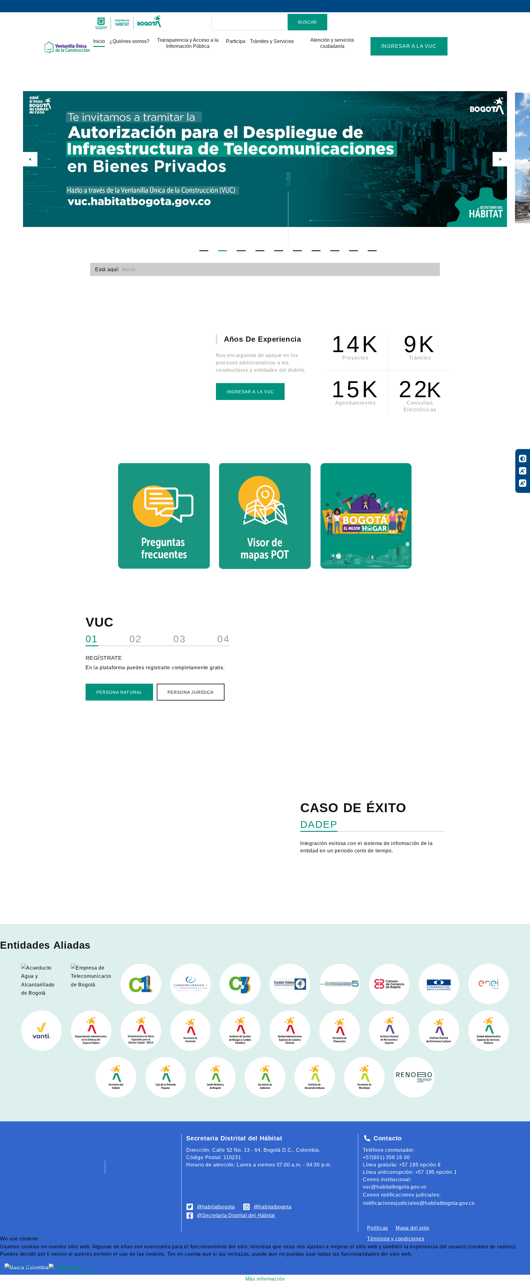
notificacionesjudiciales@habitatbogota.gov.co (419, 1203)
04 (223, 639)
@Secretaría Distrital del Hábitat (236, 1215)
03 (179, 639)
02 (135, 639)
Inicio (99, 41)
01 (92, 639)
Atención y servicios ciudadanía (332, 43)
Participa (235, 41)
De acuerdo (23, 1266)
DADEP (318, 825)
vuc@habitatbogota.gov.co (394, 1186)
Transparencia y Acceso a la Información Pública (187, 43)
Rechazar (68, 1266)
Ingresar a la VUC (408, 46)
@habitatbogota (216, 1206)
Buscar (307, 22)
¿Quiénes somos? (129, 41)
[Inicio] (128, 21)
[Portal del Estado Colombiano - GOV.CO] (24, 6)
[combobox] (249, 22)
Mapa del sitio (412, 1228)
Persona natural (119, 692)
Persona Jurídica (190, 692)
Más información (265, 1278)
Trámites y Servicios (272, 41)
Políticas (377, 1228)
